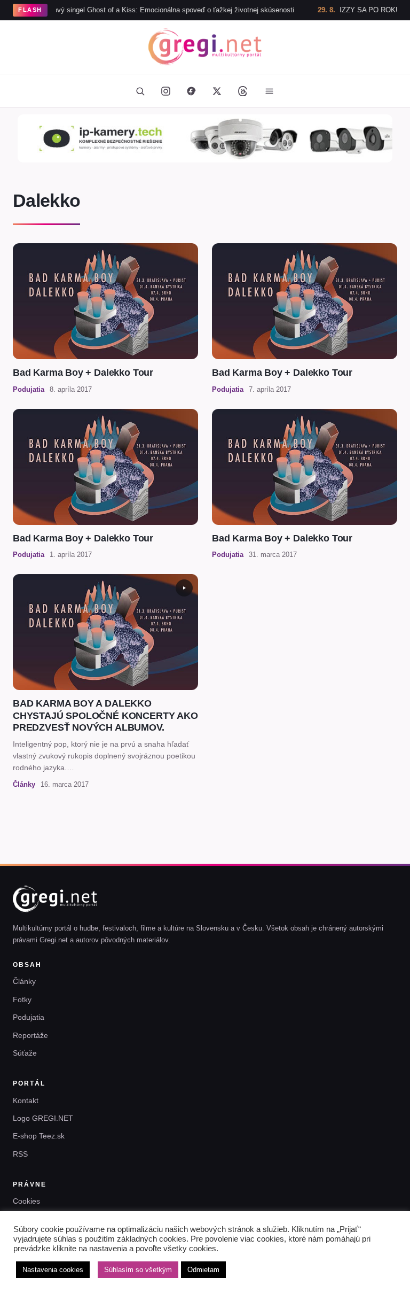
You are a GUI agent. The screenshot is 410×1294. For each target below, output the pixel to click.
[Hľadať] (140, 91)
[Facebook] (191, 91)
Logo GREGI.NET (43, 1118)
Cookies (26, 1201)
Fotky (22, 999)
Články (24, 981)
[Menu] (269, 91)
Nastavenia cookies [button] (52, 1270)
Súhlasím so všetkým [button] (138, 1270)
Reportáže (30, 1035)
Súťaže (25, 1053)
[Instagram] (165, 91)
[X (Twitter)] (217, 91)
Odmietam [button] (203, 1270)
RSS (20, 1154)
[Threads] (242, 91)
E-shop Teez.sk (39, 1136)
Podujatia (28, 1017)
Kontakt (25, 1100)
